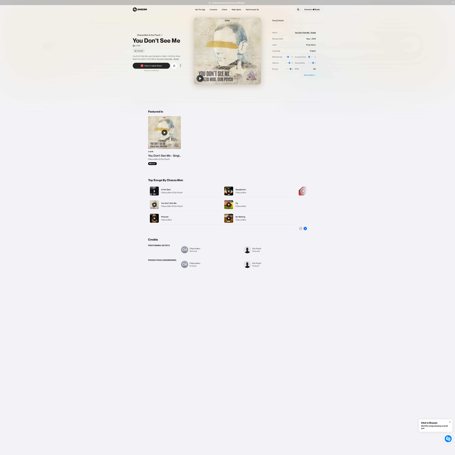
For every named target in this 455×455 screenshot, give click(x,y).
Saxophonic (241, 189)
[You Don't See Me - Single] (164, 140)
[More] (215, 191)
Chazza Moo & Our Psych (172, 192)
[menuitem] (200, 9)
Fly (237, 203)
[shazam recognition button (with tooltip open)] (448, 439)
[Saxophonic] (258, 191)
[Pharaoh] (184, 218)
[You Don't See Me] (200, 78)
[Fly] (258, 204)
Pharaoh (165, 217)
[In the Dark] (184, 191)
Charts (224, 10)
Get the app (200, 10)
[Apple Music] (152, 163)
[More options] (180, 65)
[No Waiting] (258, 218)
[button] (453, 2)
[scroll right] (305, 228)
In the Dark (166, 189)
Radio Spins (236, 10)
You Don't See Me (169, 203)
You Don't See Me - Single (168, 59)
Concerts (213, 10)
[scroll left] (300, 228)
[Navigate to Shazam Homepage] (140, 9)
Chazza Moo (166, 220)
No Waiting (240, 217)
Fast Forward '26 (252, 10)
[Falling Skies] (303, 191)
